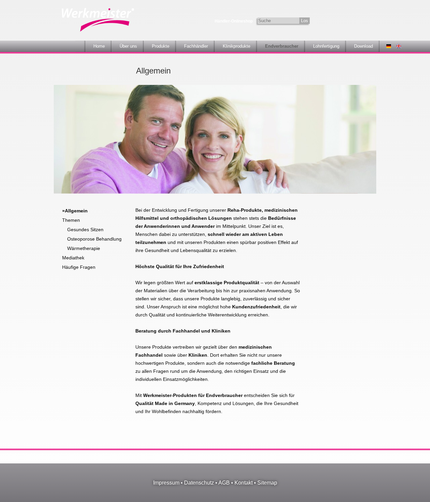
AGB (224, 483)
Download (363, 46)
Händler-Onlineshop (234, 21)
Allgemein (76, 210)
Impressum (166, 483)
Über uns (128, 46)
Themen (71, 220)
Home (99, 46)
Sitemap (267, 483)
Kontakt (243, 483)
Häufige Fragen (78, 267)
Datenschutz (199, 483)
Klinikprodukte (236, 46)
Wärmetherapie (83, 248)
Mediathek (73, 257)
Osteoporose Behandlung (94, 239)
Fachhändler (196, 46)
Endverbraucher (281, 46)
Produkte (160, 46)
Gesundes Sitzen (85, 229)
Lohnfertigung (326, 46)
